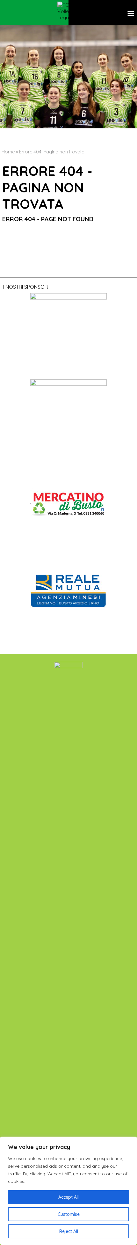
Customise (69, 1214)
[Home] (68, 11)
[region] (68, 1191)
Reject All (68, 1231)
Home (8, 152)
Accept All (68, 1197)
